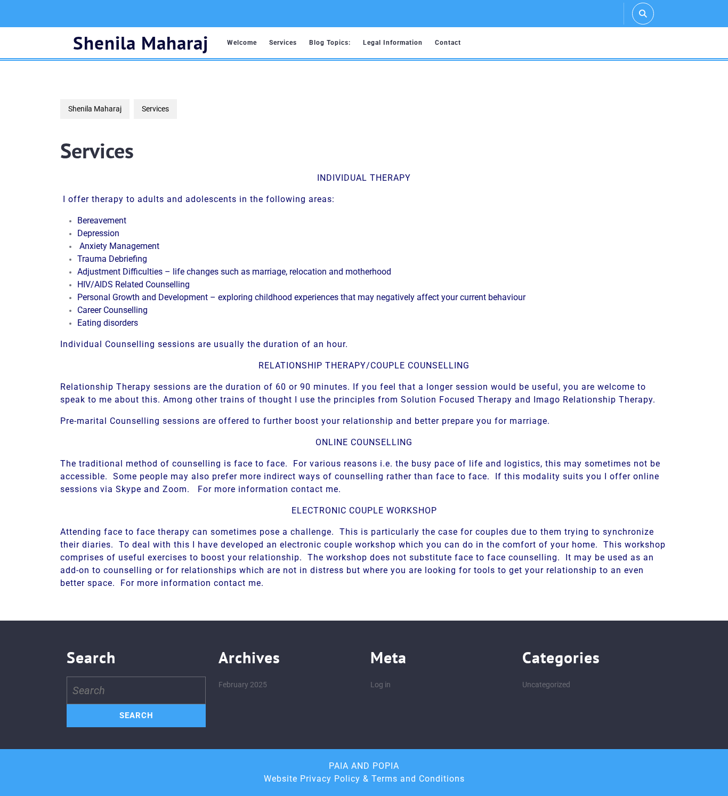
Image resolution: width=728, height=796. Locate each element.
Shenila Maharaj (140, 42)
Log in (380, 684)
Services (283, 42)
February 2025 (243, 684)
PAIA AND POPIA (364, 766)
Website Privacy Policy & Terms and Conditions (364, 779)
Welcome (242, 42)
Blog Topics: (330, 42)
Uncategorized (546, 684)
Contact (448, 42)
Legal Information (393, 42)
